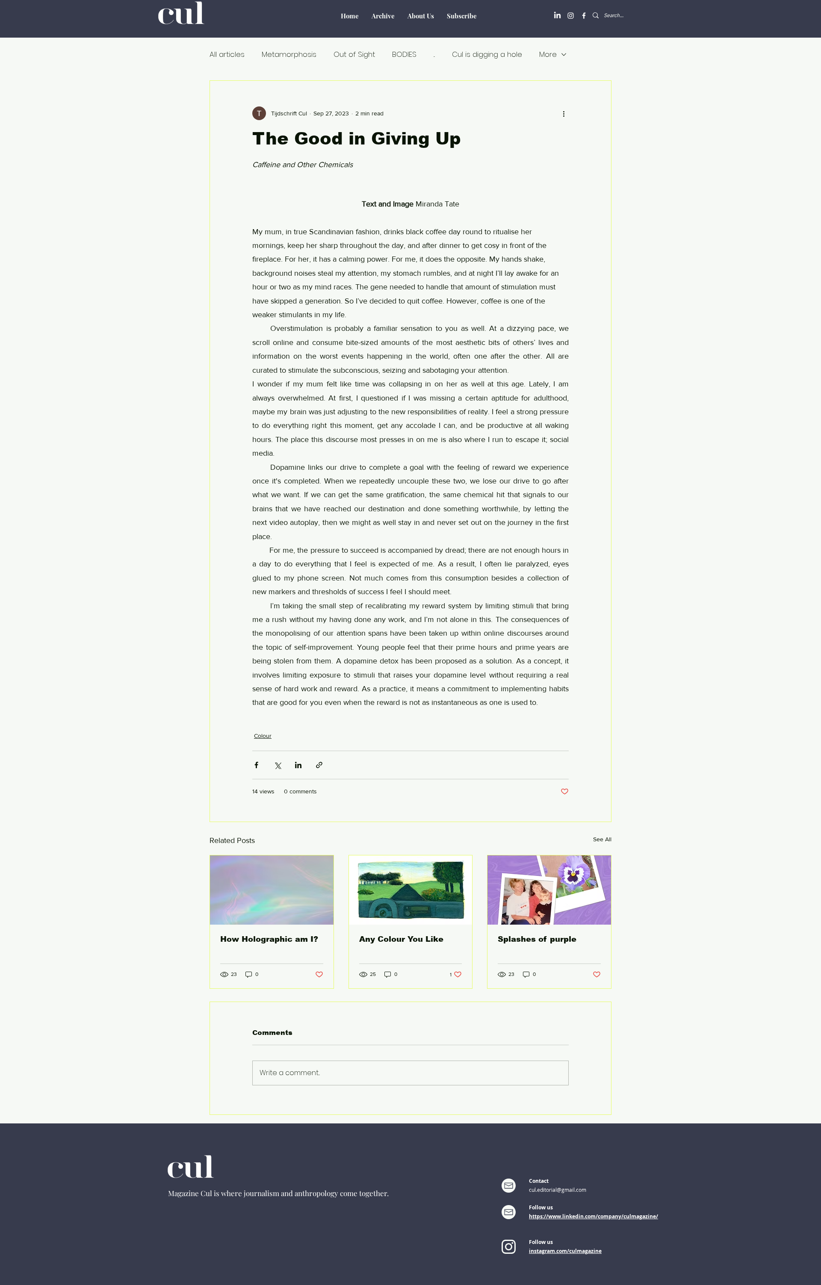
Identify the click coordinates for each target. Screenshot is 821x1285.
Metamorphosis (289, 54)
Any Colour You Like (401, 939)
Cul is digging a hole (487, 54)
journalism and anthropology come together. (316, 1193)
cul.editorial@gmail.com (557, 1189)
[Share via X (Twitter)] (277, 765)
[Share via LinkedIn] (298, 765)
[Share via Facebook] (256, 765)
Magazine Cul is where (206, 1193)
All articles (227, 54)
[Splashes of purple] (549, 890)
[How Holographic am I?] (272, 890)
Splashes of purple (537, 939)
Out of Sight (354, 54)
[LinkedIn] (557, 16)
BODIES (404, 54)
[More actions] (563, 113)
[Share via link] (319, 765)
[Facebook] (584, 16)
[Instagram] (571, 16)
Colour (263, 735)
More (548, 54)
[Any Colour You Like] (411, 890)
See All (602, 839)
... (434, 54)
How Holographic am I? (269, 939)
